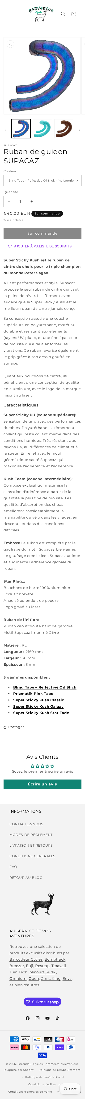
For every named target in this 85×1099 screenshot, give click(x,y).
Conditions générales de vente (30, 1091)
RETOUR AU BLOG (25, 878)
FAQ (13, 867)
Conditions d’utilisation (44, 1084)
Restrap (42, 965)
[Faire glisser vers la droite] (80, 130)
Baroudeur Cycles (26, 959)
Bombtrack (55, 959)
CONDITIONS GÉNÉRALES (32, 856)
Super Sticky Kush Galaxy (38, 706)
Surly (50, 972)
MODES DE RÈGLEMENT (31, 835)
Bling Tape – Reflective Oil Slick (44, 687)
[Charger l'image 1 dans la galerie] (21, 128)
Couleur (10, 171)
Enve (67, 978)
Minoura (37, 972)
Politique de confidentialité (45, 1077)
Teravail (58, 965)
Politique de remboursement (60, 1070)
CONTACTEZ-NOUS (26, 824)
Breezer (16, 965)
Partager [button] (16, 727)
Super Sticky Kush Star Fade (41, 713)
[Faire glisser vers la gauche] (5, 130)
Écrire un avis (42, 784)
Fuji (29, 965)
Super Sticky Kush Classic (38, 700)
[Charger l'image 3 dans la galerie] (63, 128)
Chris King (50, 978)
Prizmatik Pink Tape (33, 693)
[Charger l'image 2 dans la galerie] (42, 128)
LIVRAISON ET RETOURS (31, 845)
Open (34, 978)
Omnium (18, 978)
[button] (9, 14)
